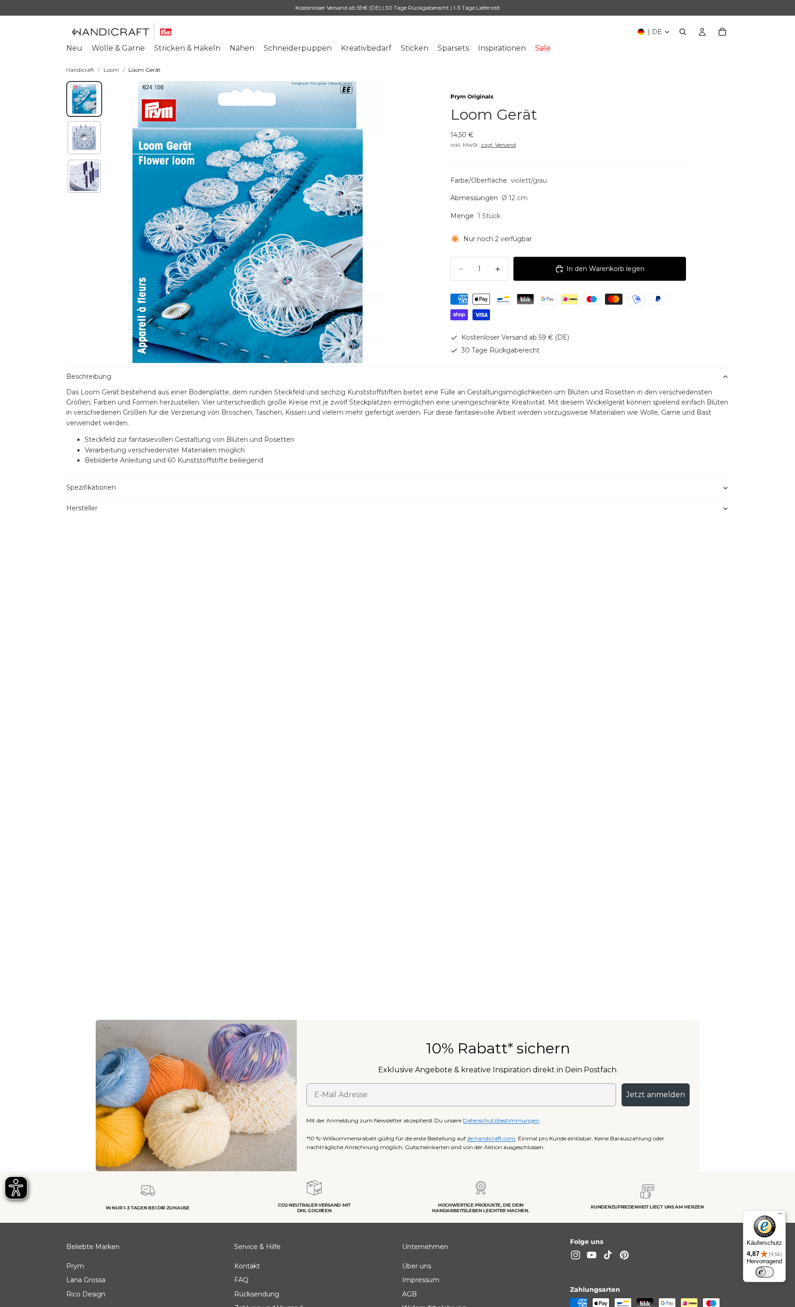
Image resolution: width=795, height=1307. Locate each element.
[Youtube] (591, 1255)
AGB (409, 1294)
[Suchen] (683, 32)
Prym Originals (471, 96)
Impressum (420, 1280)
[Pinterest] (624, 1255)
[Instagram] (575, 1255)
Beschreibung (88, 376)
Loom (111, 69)
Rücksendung (256, 1294)
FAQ (241, 1280)
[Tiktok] (607, 1255)
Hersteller (82, 508)
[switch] (764, 1272)
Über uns (416, 1266)
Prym (75, 1266)
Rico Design (85, 1294)
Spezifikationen (91, 487)
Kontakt (247, 1266)
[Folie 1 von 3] (84, 99)
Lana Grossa (85, 1280)
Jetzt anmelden (655, 1094)
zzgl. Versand (498, 144)
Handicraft (80, 69)
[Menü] (780, 1215)
